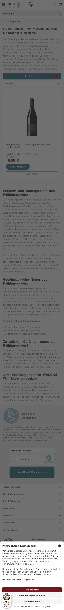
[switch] (6, 605)
